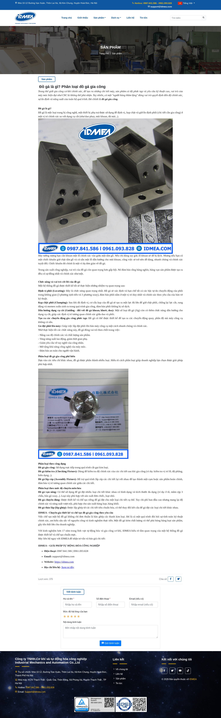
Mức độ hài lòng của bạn (75, 611)
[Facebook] (170, 579)
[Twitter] (178, 579)
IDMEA (193, 679)
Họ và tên (68, 598)
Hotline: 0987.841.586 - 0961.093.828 (153, 3)
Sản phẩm (99, 17)
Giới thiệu (82, 17)
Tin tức (143, 17)
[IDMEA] (25, 18)
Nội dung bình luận (72, 622)
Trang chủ (66, 17)
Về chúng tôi (121, 669)
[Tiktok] (188, 671)
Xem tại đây (67, 567)
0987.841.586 (32, 687)
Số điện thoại (103, 598)
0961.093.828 (47, 687)
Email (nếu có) (136, 598)
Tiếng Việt (187, 3)
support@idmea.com (161, 6)
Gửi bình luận (111, 643)
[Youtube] (180, 671)
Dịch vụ (115, 17)
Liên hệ (130, 17)
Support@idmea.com (35, 691)
